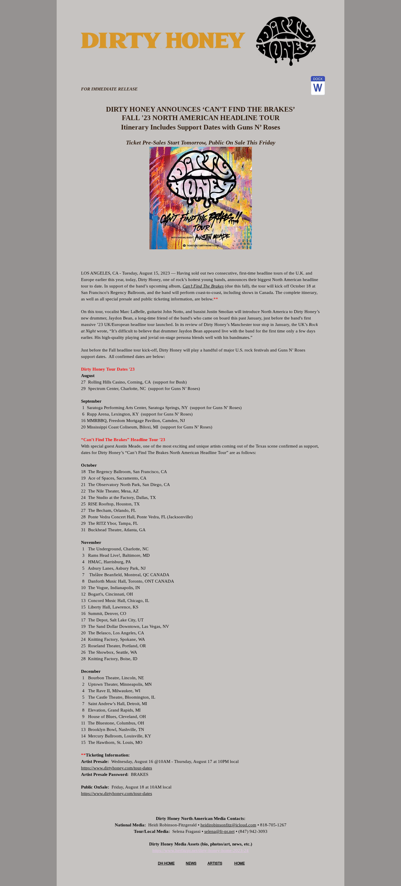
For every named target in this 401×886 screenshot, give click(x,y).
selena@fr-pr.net (219, 831)
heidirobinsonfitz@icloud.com (228, 825)
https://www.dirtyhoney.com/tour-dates (116, 768)
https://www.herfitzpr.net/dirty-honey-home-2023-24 (200, 850)
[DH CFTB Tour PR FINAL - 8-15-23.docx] (317, 86)
